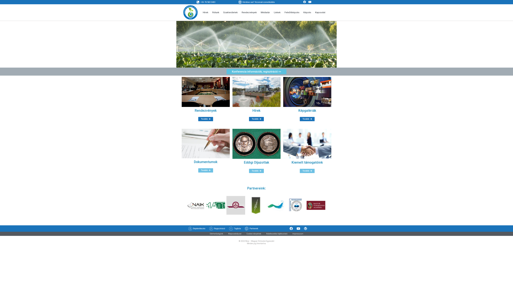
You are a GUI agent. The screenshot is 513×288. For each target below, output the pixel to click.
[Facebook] (304, 2)
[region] (256, 44)
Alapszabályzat (234, 234)
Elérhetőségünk (216, 234)
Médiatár (265, 12)
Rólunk (215, 12)
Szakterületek (230, 12)
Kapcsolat (320, 12)
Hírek (205, 12)
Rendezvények (249, 12)
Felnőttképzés (292, 12)
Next (328, 205)
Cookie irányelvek (253, 234)
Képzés (307, 12)
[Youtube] (310, 2)
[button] (180, 44)
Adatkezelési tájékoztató (276, 234)
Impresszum (298, 234)
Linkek (277, 12)
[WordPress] (305, 228)
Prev (184, 205)
